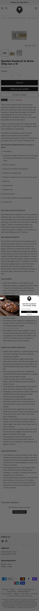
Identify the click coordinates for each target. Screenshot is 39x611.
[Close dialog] (38, 296)
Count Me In (29, 311)
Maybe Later (29, 314)
